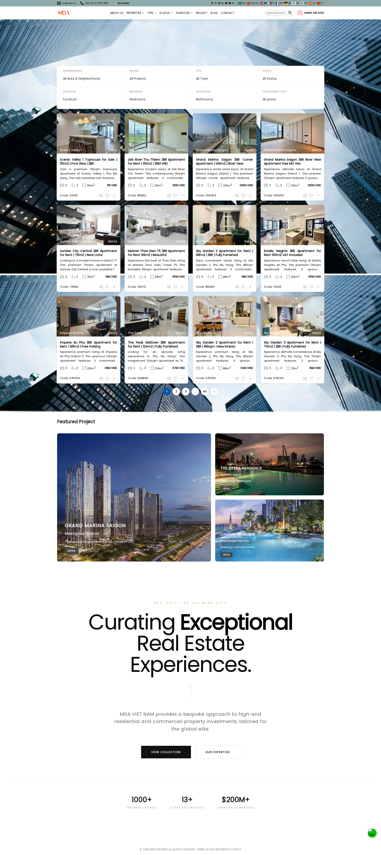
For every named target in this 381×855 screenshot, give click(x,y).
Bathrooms (203, 91)
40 (205, 391)
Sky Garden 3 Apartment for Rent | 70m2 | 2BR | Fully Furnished (292, 344)
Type (150, 13)
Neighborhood (72, 71)
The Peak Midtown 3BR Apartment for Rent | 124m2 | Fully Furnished (156, 344)
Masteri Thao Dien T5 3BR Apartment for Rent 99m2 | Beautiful (156, 253)
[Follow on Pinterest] (226, 3)
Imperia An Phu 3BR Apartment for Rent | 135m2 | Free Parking (88, 344)
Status (164, 13)
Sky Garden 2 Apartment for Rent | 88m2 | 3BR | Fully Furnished (224, 253)
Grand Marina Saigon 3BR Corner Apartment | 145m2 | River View (224, 161)
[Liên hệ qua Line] (372, 835)
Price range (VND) (275, 91)
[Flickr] (233, 3)
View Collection (166, 752)
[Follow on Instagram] (212, 3)
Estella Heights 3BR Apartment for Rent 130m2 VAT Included (292, 253)
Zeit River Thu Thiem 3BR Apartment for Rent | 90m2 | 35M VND (156, 161)
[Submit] (290, 13)
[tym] (107, 195)
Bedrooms (136, 91)
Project (202, 13)
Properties (134, 13)
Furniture (183, 13)
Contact (227, 13)
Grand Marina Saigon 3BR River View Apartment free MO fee (292, 161)
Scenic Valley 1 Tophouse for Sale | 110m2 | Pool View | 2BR (88, 161)
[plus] (114, 195)
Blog (214, 13)
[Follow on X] (216, 3)
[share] (100, 195)
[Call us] (223, 3)
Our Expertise (217, 752)
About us (116, 13)
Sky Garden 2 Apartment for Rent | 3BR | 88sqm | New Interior (224, 344)
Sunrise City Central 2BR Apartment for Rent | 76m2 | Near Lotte (88, 253)
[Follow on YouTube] (230, 3)
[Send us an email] (219, 3)
